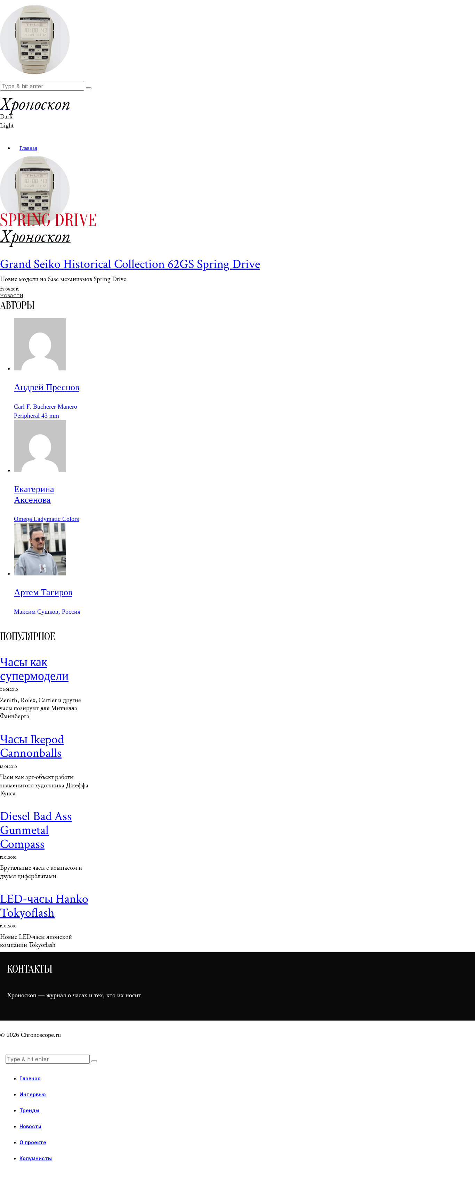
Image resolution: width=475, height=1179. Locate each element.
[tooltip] (40, 368)
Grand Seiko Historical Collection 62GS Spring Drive (130, 264)
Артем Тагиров (43, 592)
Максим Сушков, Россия (47, 611)
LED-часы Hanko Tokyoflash (44, 906)
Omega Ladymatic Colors (46, 518)
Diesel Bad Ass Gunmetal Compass (36, 830)
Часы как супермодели (34, 669)
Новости (11, 295)
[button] (88, 88)
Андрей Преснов (46, 387)
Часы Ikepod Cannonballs (32, 746)
